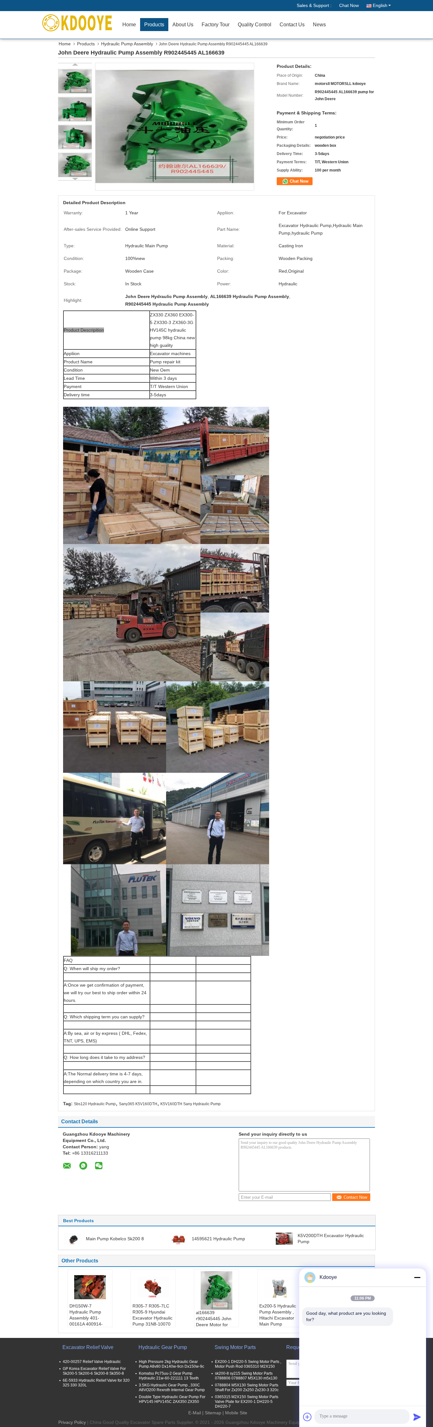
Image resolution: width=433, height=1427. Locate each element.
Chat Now (349, 5)
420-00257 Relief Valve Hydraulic (92, 1361)
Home (129, 24)
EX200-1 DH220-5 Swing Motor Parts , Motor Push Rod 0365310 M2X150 (248, 1364)
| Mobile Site (235, 1412)
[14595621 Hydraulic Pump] (178, 1238)
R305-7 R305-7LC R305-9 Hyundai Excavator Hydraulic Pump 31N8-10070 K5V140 (152, 1318)
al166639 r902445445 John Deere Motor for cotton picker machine (213, 1324)
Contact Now (355, 1197)
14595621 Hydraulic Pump (218, 1238)
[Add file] (307, 1417)
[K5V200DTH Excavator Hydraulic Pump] (284, 1238)
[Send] (417, 1417)
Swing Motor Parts (235, 1347)
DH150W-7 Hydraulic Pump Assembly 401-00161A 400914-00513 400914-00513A (86, 1321)
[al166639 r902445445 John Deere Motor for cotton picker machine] (216, 1290)
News (319, 24)
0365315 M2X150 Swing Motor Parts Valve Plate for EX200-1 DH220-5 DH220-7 (246, 1402)
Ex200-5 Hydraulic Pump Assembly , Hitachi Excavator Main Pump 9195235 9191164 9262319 (277, 1321)
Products (154, 24)
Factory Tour (215, 24)
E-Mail (194, 1412)
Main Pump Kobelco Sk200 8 (115, 1238)
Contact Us (292, 24)
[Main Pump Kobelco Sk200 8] (72, 1238)
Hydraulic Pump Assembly (127, 43)
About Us (182, 24)
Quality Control (254, 24)
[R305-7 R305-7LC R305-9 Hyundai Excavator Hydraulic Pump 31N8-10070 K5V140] (153, 1287)
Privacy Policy (72, 1422)
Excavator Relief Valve (87, 1347)
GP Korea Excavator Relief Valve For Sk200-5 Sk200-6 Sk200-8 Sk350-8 (94, 1371)
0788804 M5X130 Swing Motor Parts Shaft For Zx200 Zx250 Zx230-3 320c (247, 1387)
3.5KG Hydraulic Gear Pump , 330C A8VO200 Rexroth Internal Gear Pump (172, 1387)
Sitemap (213, 1412)
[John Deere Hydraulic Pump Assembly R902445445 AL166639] (75, 81)
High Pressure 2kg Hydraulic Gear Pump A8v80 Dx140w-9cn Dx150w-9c (171, 1364)
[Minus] (417, 1277)
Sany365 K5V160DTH (138, 1104)
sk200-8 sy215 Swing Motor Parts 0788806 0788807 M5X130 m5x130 (246, 1375)
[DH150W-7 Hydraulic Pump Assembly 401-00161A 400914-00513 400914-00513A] (90, 1287)
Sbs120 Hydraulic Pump (95, 1104)
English (380, 5)
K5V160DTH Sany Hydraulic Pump (190, 1104)
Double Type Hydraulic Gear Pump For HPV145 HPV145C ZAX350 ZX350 (172, 1399)
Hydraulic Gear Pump (163, 1347)
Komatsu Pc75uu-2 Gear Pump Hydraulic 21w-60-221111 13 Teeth (169, 1375)
